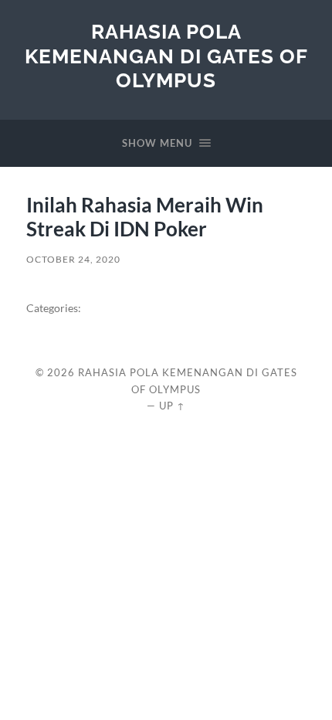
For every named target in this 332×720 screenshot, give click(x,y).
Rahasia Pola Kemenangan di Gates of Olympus (166, 55)
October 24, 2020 (73, 259)
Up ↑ (172, 405)
